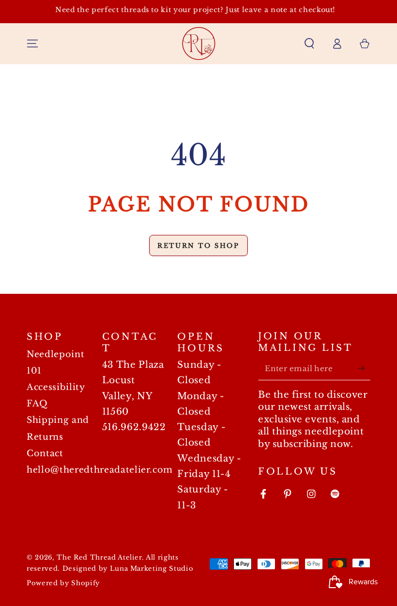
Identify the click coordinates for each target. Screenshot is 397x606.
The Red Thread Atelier (99, 557)
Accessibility (56, 387)
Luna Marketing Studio (152, 568)
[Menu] (32, 43)
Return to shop (198, 246)
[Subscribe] (363, 368)
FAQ (37, 403)
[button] (309, 43)
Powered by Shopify (63, 583)
